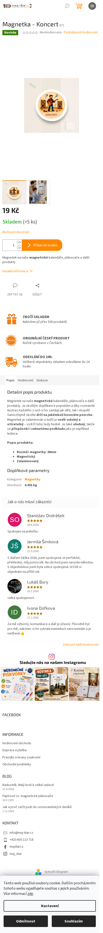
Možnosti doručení (15, 232)
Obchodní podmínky (16, 764)
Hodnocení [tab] (25, 380)
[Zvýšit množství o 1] (19, 242)
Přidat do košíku (45, 245)
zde (30, 893)
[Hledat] (67, 6)
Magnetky (32, 479)
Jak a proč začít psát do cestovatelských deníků (37, 807)
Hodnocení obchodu (16, 743)
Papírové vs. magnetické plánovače (27, 796)
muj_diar (16, 853)
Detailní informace (15, 271)
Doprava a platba (14, 750)
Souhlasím (73, 921)
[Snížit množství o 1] (19, 248)
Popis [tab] (10, 380)
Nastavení (50, 906)
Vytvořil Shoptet (56, 872)
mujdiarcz (16, 846)
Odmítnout (25, 921)
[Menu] (92, 6)
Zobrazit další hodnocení (80, 644)
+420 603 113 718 (22, 839)
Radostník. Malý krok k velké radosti (28, 785)
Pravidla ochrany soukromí (21, 757)
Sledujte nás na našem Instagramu (53, 662)
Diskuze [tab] (42, 380)
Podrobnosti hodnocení (80, 32)
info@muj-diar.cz (21, 832)
